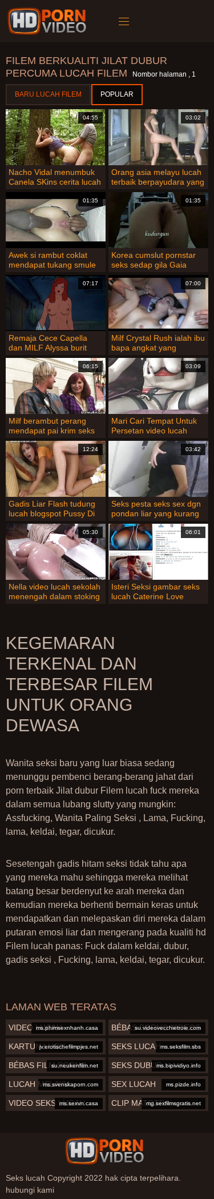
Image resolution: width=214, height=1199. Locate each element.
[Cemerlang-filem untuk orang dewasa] (49, 21)
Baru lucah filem (48, 94)
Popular (117, 94)
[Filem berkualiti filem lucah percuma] (104, 1151)
